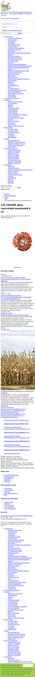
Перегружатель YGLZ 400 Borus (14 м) (16, 450)
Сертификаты (12, 178)
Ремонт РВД (11, 147)
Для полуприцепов (10, 508)
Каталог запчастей (13, 116)
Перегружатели (12, 77)
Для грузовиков (13, 113)
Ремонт (6, 139)
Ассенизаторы (8, 490)
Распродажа (11, 122)
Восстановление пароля (14, 30)
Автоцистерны (12, 46)
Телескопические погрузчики (17, 90)
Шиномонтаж (12, 137)
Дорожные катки (13, 61)
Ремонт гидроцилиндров (15, 145)
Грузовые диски (13, 129)
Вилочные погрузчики (15, 58)
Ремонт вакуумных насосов (16, 144)
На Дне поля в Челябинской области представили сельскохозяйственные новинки (16, 297)
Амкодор (10, 105)
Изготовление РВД (14, 140)
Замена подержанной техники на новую (20, 170)
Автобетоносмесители (15, 38)
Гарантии (11, 176)
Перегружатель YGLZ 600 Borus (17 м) (16, 432)
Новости (10, 179)
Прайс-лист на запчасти (15, 101)
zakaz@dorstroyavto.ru (25, 12)
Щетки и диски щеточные (16, 126)
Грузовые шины (13, 131)
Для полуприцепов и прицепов (17, 114)
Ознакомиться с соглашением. (15, 675)
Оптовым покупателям (15, 174)
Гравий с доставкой (14, 152)
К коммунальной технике (16, 118)
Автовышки (11, 41)
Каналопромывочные (11, 493)
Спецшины (11, 135)
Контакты (11, 182)
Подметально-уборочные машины (18, 79)
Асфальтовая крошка (14, 150)
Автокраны (11, 43)
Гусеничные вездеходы (15, 59)
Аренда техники (13, 173)
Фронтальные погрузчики (16, 93)
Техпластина (12, 124)
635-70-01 (14, 12)
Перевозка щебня (13, 158)
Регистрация (15, 18)
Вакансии (11, 181)
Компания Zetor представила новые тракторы (15, 315)
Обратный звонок (6, 186)
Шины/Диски (8, 127)
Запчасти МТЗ (8, 502)
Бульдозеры (11, 51)
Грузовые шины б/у (14, 132)
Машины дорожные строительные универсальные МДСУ (18, 71)
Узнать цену (17, 267)
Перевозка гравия (13, 157)
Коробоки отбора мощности (16, 142)
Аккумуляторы (12, 103)
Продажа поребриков (14, 161)
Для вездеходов (12, 111)
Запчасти (7, 100)
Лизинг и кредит (13, 171)
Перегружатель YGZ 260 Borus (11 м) (12, 415)
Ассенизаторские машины (16, 48)
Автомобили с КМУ (14, 45)
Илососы (10, 62)
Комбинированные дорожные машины (20, 66)
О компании (8, 165)
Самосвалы (11, 83)
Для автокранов (13, 109)
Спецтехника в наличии (11, 98)
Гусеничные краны (14, 108)
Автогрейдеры (12, 40)
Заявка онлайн (5, 189)
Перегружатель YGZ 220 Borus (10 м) (16, 424)
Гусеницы (11, 134)
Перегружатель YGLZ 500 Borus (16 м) (16, 441)
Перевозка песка (13, 153)
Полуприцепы (12, 80)
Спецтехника (8, 36)
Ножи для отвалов (13, 121)
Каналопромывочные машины (17, 64)
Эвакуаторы (11, 95)
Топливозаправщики (14, 92)
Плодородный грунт (14, 160)
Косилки (10, 119)
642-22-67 (5, 12)
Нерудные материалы (11, 148)
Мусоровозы (12, 75)
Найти (20, 33)
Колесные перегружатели (12, 436)
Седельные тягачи (13, 85)
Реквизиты (11, 166)
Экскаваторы (12, 96)
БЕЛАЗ (10, 106)
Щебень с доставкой (14, 163)
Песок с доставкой (13, 155)
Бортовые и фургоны (14, 49)
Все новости (4, 406)
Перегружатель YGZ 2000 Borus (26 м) (12, 410)
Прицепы (11, 82)
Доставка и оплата (13, 168)
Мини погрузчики (13, 74)
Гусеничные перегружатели (9, 412)
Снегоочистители (13, 88)
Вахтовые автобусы (14, 56)
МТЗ (9, 87)
